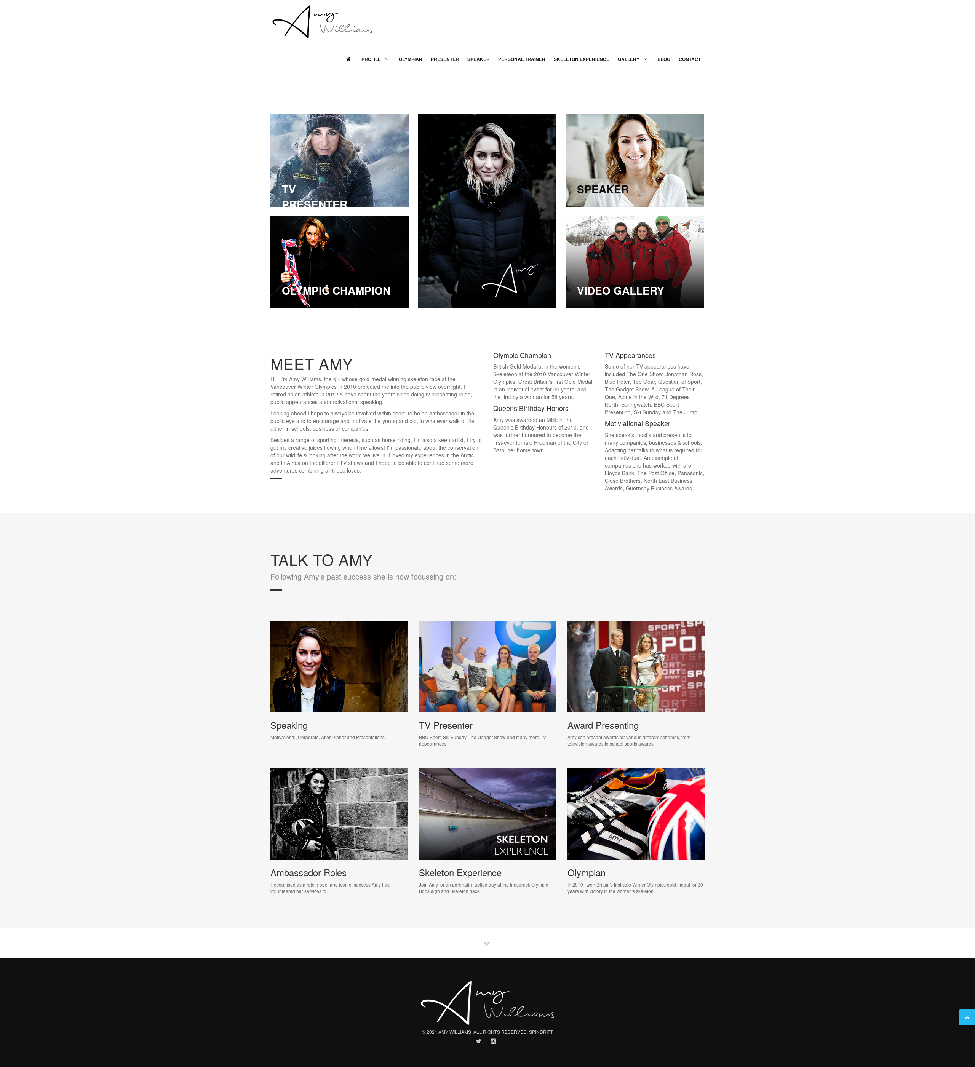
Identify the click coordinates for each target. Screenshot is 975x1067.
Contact (690, 59)
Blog (663, 59)
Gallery (629, 59)
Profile (371, 59)
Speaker (478, 59)
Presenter (445, 59)
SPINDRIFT (541, 1032)
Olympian (410, 59)
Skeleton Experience (581, 59)
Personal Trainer (521, 59)
